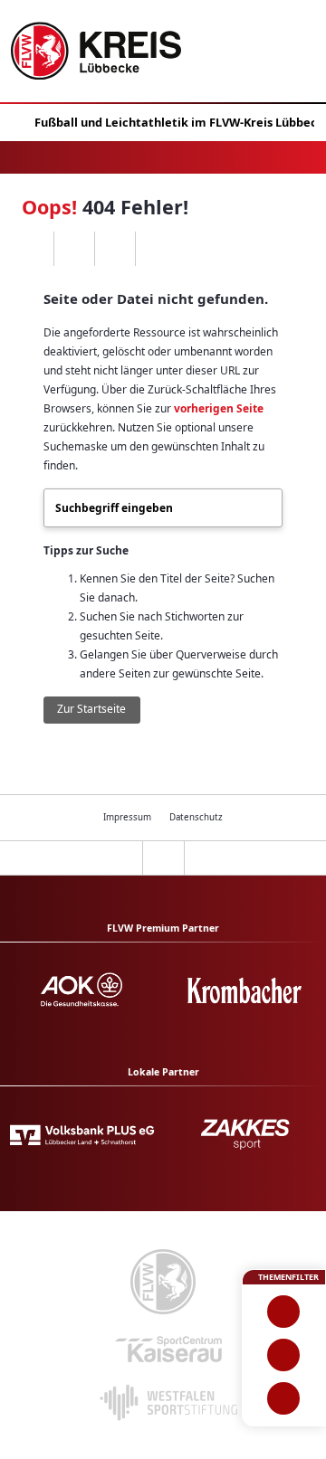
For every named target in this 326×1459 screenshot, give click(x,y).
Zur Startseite (91, 708)
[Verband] (284, 1398)
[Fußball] (284, 1311)
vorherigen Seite (219, 408)
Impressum (127, 817)
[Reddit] (155, 249)
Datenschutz (196, 817)
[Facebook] (73, 249)
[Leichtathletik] (284, 1355)
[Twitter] (114, 249)
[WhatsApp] (33, 249)
